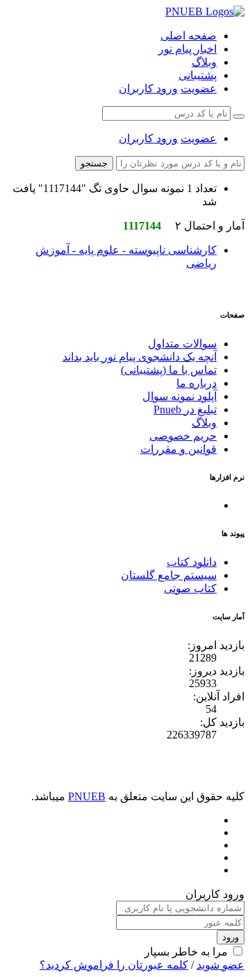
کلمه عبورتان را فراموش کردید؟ (114, 965)
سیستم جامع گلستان (169, 575)
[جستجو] (238, 116)
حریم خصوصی (183, 436)
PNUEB (87, 796)
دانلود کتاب (192, 562)
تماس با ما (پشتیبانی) (169, 370)
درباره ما (196, 383)
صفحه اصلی (188, 36)
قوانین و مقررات (178, 449)
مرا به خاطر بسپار (186, 952)
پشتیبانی (197, 75)
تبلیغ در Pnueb (185, 409)
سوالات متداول (182, 343)
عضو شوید (220, 965)
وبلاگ (204, 62)
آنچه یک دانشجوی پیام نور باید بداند (139, 357)
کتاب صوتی (190, 588)
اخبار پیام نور (187, 49)
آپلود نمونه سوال (179, 396)
